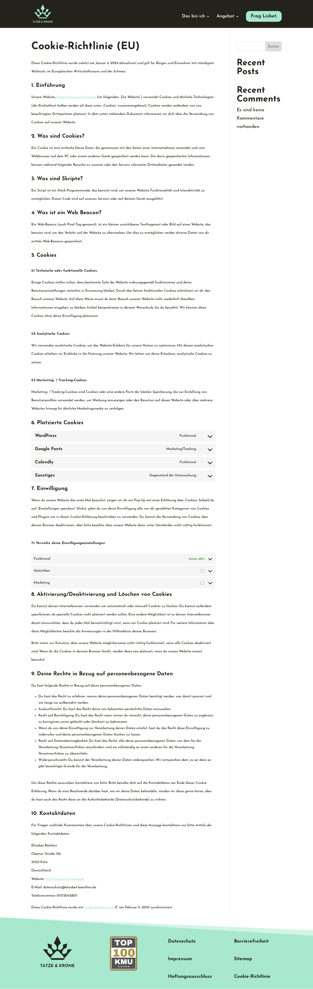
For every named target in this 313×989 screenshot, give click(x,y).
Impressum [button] (180, 959)
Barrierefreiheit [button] (251, 941)
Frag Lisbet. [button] (264, 16)
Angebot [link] (225, 17)
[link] (43, 13)
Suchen (273, 46)
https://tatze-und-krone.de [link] (76, 97)
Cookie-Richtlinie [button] (252, 976)
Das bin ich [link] (193, 17)
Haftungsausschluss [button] (190, 976)
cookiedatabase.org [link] (99, 907)
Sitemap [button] (243, 959)
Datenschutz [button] (182, 941)
